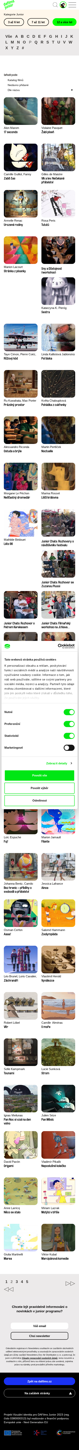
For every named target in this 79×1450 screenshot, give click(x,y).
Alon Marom (11, 127)
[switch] (69, 724)
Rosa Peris (48, 220)
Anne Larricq (12, 1208)
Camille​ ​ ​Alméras (52, 1022)
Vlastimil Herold (51, 976)
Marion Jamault (51, 837)
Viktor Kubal (49, 1254)
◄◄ (22, 1289)
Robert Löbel (12, 1022)
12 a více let (64, 22)
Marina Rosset (50, 493)
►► (57, 1283)
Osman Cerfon (13, 930)
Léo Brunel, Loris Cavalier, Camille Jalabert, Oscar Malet (20, 977)
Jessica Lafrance (52, 883)
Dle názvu (14, 90)
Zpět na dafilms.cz (39, 1381)
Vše (8, 36)
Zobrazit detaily (56, 763)
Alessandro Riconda (16, 447)
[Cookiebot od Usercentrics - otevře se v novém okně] (58, 646)
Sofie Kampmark (14, 1069)
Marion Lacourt (13, 267)
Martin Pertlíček (51, 447)
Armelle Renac (13, 220)
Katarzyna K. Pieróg (54, 307)
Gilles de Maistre (52, 174)
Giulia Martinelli (13, 1254)
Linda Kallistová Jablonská (58, 354)
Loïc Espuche (12, 837)
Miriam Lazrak (50, 1208)
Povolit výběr (39, 788)
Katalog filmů (15, 80)
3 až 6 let (14, 22)
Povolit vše (39, 775)
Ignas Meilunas (13, 1115)
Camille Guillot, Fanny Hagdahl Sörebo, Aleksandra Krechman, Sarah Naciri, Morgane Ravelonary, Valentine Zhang (18, 175)
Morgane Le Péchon (16, 493)
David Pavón (12, 1161)
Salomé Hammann (53, 930)
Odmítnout (39, 800)
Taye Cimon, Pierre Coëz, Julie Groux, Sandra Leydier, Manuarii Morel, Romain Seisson (20, 355)
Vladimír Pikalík (51, 1161)
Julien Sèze (48, 1115)
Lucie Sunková (50, 1069)
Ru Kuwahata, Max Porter (20, 400)
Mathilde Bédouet (15, 539)
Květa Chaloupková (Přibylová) (53, 401)
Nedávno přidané (18, 85)
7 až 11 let (38, 22)
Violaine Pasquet (51, 127)
